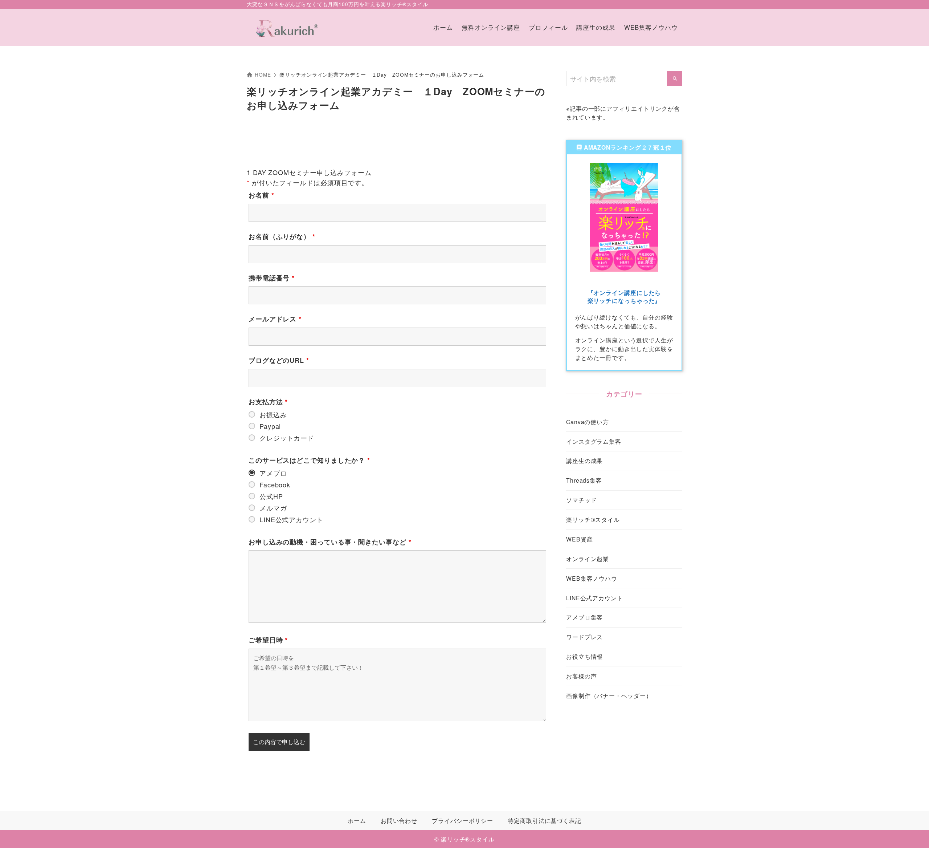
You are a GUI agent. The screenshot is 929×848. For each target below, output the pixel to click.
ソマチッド (581, 500)
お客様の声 (581, 676)
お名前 (261, 195)
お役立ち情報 (584, 656)
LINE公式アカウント (291, 519)
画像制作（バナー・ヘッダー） (609, 695)
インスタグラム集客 (593, 441)
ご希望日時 (268, 640)
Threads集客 (584, 480)
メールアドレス (275, 319)
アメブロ (273, 472)
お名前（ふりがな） (282, 236)
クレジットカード (286, 437)
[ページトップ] (913, 832)
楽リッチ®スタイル (593, 519)
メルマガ (273, 507)
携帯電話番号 (272, 278)
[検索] (674, 78)
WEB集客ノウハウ (591, 578)
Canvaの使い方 (587, 422)
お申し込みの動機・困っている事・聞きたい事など (330, 542)
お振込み (273, 414)
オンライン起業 (587, 559)
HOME (263, 74)
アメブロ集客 (584, 617)
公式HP (271, 496)
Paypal (270, 426)
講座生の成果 (584, 460)
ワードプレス (584, 637)
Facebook (274, 484)
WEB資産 (579, 539)
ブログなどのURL (279, 360)
